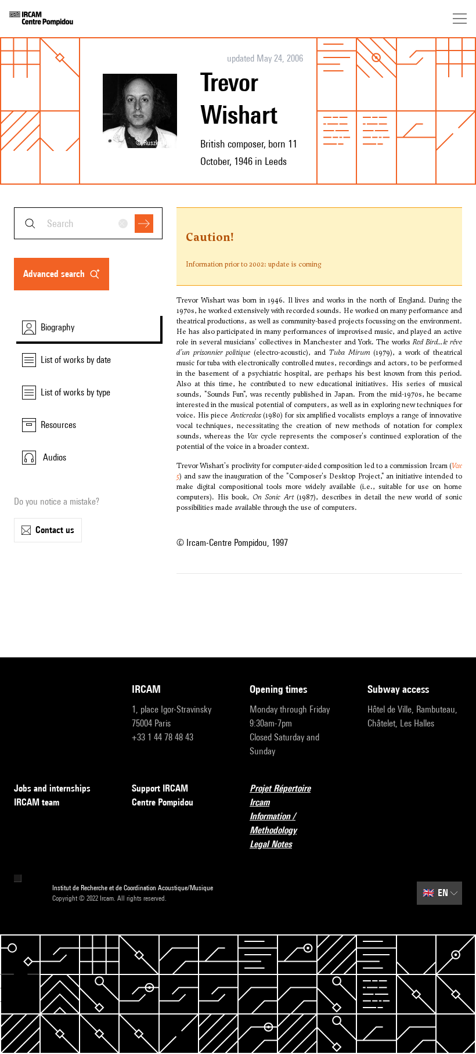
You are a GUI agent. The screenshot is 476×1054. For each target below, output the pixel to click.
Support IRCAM (160, 788)
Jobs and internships (52, 788)
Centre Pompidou (162, 802)
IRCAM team (36, 802)
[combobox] (88, 223)
